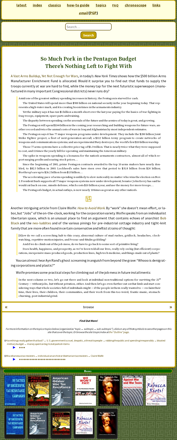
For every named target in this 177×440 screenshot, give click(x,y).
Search (88, 35)
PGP (93, 13)
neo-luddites (41, 223)
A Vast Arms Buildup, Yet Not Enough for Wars (44, 76)
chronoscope (135, 5)
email (83, 13)
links (156, 5)
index (37, 5)
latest (21, 5)
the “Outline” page (119, 332)
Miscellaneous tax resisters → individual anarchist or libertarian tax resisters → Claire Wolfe (54, 355)
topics (101, 5)
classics (54, 5)
